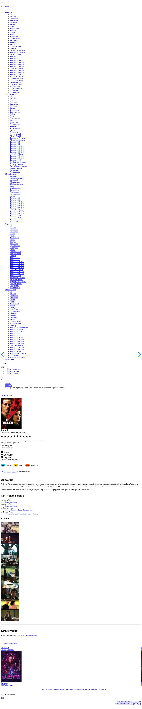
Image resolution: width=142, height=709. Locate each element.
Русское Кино (10, 290)
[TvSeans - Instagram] (3, 698)
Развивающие (15, 118)
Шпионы (13, 106)
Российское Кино (16, 82)
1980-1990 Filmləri (16, 68)
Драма (12, 26)
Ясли (12, 186)
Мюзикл (13, 196)
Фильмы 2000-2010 (17, 64)
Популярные (14, 90)
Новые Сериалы (16, 284)
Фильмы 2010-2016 (17, 62)
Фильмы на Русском (17, 52)
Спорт (12, 116)
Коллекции (9, 359)
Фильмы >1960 (15, 74)
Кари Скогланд (11, 502)
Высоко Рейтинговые (18, 353)
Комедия (13, 34)
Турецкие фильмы (17, 78)
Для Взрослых (15, 188)
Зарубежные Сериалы (18, 282)
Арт (11, 100)
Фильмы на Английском (19, 328)
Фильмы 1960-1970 (17, 72)
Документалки (10, 94)
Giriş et (17, 635)
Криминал (14, 36)
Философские (15, 112)
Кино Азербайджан (17, 76)
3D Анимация (15, 182)
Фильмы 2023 (15, 56)
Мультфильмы (10, 174)
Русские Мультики (17, 222)
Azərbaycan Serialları (17, 278)
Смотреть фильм (10, 472)
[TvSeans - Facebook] (1, 698)
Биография (14, 20)
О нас (42, 689)
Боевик (12, 24)
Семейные (14, 18)
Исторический (15, 46)
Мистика (13, 42)
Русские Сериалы (16, 280)
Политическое (15, 322)
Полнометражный (17, 178)
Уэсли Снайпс (11, 510)
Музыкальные (15, 128)
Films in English (15, 54)
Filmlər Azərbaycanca (17, 50)
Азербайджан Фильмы (18, 166)
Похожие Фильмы (10, 643)
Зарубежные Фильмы (18, 162)
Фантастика (14, 28)
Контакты (102, 689)
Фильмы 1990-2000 (17, 66)
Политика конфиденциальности (77, 689)
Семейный (14, 180)
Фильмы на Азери (17, 331)
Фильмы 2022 (15, 58)
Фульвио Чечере (11, 514)
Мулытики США (16, 218)
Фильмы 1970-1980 (17, 70)
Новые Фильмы (16, 88)
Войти (3, 363)
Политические (15, 132)
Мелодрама (14, 40)
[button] (3, 367)
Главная (8, 384)
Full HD (13, 16)
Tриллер (13, 48)
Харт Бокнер (33, 514)
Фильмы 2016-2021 (17, 60)
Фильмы (8, 12)
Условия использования (55, 689)
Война (12, 32)
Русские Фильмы (16, 164)
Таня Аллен (23, 514)
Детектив (13, 22)
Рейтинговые (15, 92)
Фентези (13, 30)
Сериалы (13, 176)
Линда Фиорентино (25, 510)
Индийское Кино (16, 80)
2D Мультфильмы (16, 184)
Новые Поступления (17, 357)
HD (11, 14)
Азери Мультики (16, 220)
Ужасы (12, 44)
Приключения (15, 38)
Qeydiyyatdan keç (31, 635)
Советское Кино (16, 84)
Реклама (94, 689)
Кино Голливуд (15, 86)
